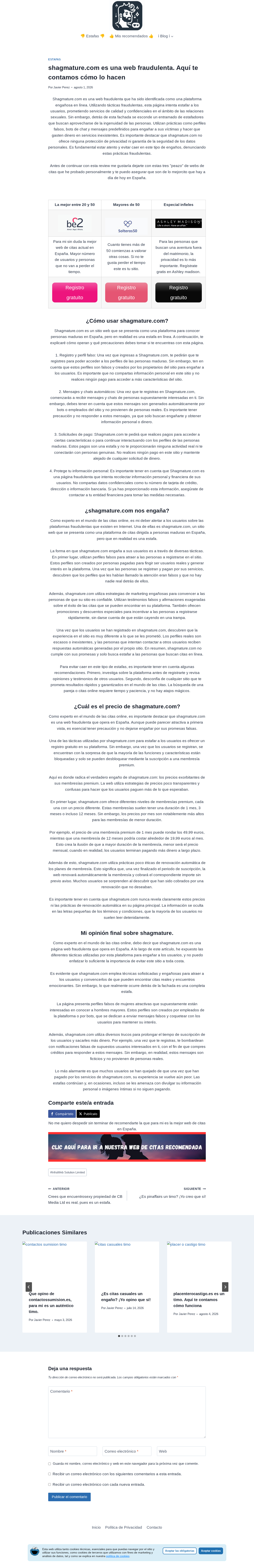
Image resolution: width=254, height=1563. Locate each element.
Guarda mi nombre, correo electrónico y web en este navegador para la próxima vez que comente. (126, 1463)
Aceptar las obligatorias (179, 1550)
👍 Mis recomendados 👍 (131, 36)
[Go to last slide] (29, 1287)
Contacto (154, 1527)
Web (163, 1451)
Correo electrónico (121, 1451)
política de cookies (117, 1556)
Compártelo (64, 1114)
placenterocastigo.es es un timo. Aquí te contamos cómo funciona (198, 1300)
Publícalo (90, 1114)
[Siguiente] (225, 1287)
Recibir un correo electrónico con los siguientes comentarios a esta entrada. (117, 1474)
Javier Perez (61, 87)
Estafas (54, 59)
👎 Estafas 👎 (92, 36)
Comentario (61, 1391)
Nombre (58, 1451)
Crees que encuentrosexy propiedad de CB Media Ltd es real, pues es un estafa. (85, 1196)
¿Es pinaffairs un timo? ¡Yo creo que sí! (172, 1193)
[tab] (119, 1336)
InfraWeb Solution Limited (67, 1172)
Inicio (96, 1527)
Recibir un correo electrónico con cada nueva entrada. (99, 1484)
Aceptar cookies (211, 1550)
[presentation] (54, 1263)
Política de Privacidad (123, 1527)
